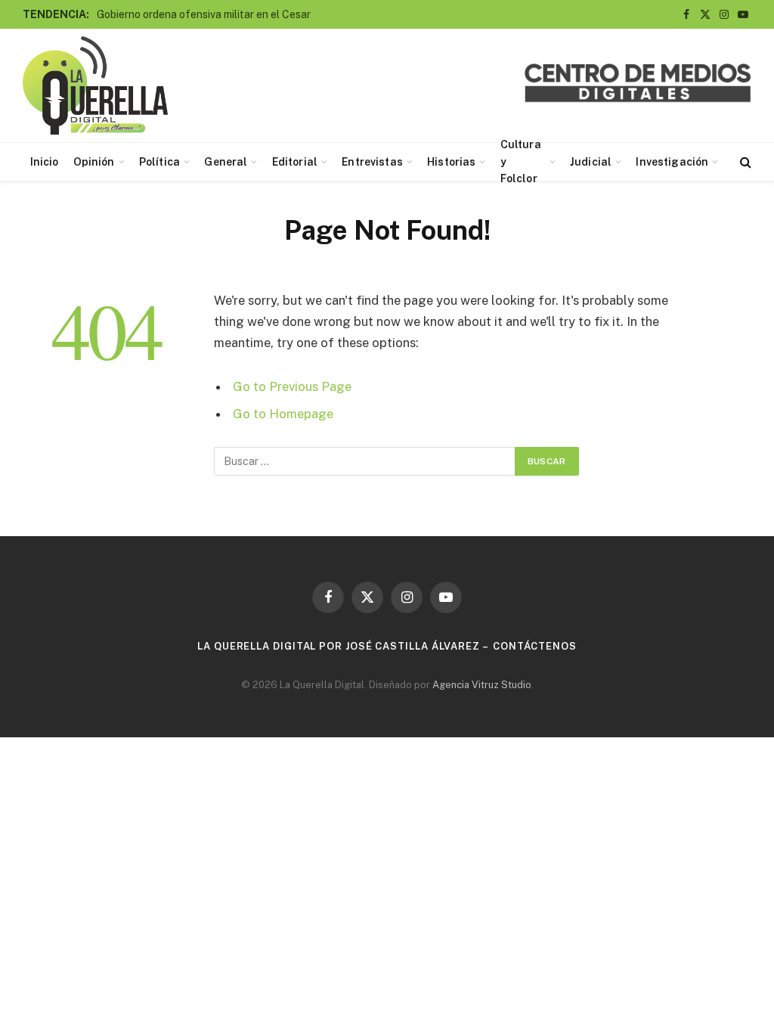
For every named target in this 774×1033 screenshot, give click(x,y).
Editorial (294, 162)
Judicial (590, 162)
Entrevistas (372, 162)
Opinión (94, 162)
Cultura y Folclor (520, 162)
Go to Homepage (283, 413)
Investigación (672, 162)
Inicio (44, 162)
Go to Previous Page (292, 386)
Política (159, 162)
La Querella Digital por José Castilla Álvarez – (343, 646)
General (225, 162)
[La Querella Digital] (95, 85)
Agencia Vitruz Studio (481, 684)
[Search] (744, 162)
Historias (451, 162)
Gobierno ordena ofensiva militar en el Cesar (204, 14)
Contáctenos (535, 646)
